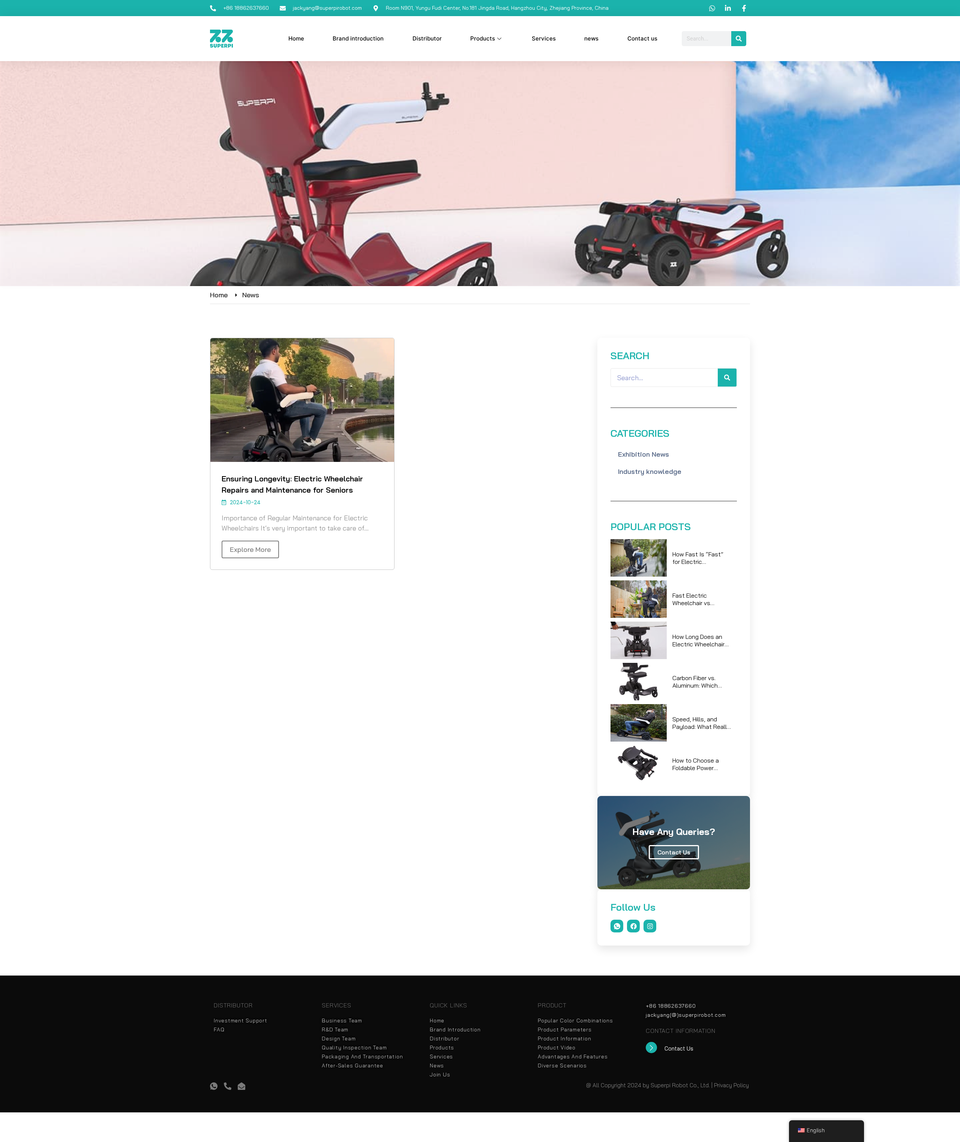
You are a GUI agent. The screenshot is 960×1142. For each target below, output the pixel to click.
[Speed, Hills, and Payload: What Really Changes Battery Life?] (638, 723)
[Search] (738, 38)
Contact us (642, 38)
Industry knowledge (649, 471)
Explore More (250, 549)
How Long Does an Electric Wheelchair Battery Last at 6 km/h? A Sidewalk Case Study (698, 640)
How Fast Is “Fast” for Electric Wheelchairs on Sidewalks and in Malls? (697, 557)
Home (296, 38)
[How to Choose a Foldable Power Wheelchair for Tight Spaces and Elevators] (638, 764)
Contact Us (673, 852)
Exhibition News (643, 454)
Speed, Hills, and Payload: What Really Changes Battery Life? (701, 722)
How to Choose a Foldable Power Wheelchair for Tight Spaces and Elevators (699, 764)
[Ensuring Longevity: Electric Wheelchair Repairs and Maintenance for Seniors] (302, 400)
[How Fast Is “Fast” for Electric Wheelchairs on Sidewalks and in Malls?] (638, 558)
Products (482, 38)
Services (544, 38)
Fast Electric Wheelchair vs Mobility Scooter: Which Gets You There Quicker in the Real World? (699, 599)
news (591, 38)
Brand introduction (358, 38)
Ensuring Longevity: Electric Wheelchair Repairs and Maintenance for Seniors (292, 484)
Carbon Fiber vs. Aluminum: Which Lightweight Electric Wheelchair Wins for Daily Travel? (699, 681)
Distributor (427, 38)
